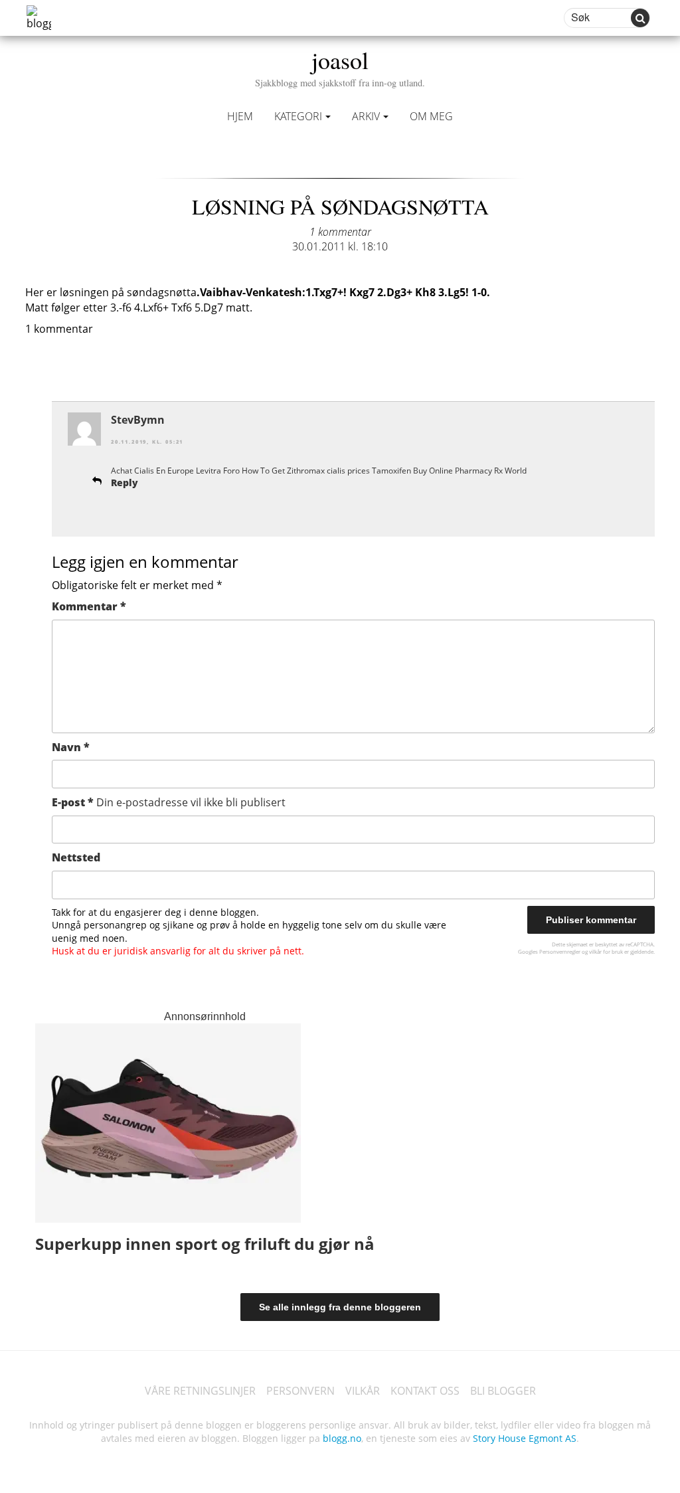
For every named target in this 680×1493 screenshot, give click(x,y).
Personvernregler (559, 951)
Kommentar (89, 606)
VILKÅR (362, 1390)
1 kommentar (340, 231)
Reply (124, 482)
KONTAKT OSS (425, 1390)
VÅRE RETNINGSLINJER (200, 1390)
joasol (340, 66)
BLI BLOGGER (503, 1390)
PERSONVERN (300, 1390)
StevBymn (138, 419)
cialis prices (348, 470)
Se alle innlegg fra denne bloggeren (340, 1307)
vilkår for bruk (606, 951)
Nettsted (76, 857)
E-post (169, 802)
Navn (71, 747)
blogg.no (342, 1438)
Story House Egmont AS (524, 1438)
